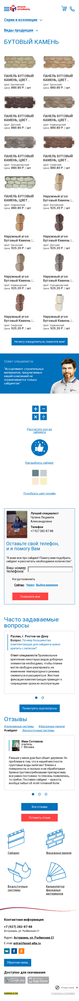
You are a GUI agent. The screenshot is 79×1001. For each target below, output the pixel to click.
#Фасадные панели (51, 726)
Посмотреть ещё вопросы (39, 708)
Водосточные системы (18, 888)
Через (30, 585)
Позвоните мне (72, 8)
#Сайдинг (11, 730)
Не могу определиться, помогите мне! (39, 341)
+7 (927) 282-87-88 (18, 927)
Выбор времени (47, 585)
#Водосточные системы (38, 730)
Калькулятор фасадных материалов (55, 890)
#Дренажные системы (19, 726)
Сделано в (63, 993)
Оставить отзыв (39, 817)
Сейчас (19, 585)
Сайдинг (14, 853)
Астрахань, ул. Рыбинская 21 (34, 937)
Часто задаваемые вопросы (31, 622)
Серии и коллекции (20, 20)
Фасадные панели (59, 853)
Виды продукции (18, 30)
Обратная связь (17, 962)
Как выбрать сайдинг (39, 462)
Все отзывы (39, 806)
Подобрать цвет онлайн (39, 493)
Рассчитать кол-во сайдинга (39, 431)
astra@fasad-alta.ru (27, 943)
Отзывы (15, 719)
